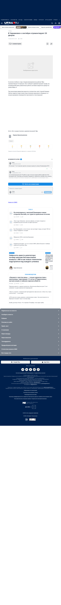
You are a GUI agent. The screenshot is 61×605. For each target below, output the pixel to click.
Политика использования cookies (30, 392)
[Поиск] (52, 23)
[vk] (26, 369)
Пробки (55, 19)
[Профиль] (59, 23)
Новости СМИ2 (12, 202)
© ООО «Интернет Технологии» (30, 415)
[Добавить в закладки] (47, 43)
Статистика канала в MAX (9, 349)
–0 (51, 168)
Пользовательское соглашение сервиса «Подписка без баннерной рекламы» (30, 398)
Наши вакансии (6, 337)
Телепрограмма (28, 19)
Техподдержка (6, 341)
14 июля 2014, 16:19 (12, 38)
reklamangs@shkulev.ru (48, 387)
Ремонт (11, 141)
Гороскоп (41, 19)
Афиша (35, 19)
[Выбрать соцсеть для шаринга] (51, 43)
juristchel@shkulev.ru (45, 383)
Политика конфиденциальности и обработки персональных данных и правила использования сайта (30, 396)
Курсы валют (48, 19)
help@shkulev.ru (33, 384)
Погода (20, 19)
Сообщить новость (7, 314)
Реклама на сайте (6, 322)
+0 (46, 168)
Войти (13, 192)
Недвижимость (5, 19)
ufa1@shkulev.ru (37, 382)
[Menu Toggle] (2, 23)
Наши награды (5, 333)
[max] (34, 369)
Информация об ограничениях (30, 390)
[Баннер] (21, 27)
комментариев (16, 43)
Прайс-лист (5, 326)
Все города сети (6, 353)
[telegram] (22, 369)
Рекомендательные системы (30, 394)
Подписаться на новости (9, 310)
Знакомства (14, 19)
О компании (5, 330)
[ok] (30, 369)
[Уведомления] (55, 23)
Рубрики (4, 318)
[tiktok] (38, 369)
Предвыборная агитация (9, 345)
